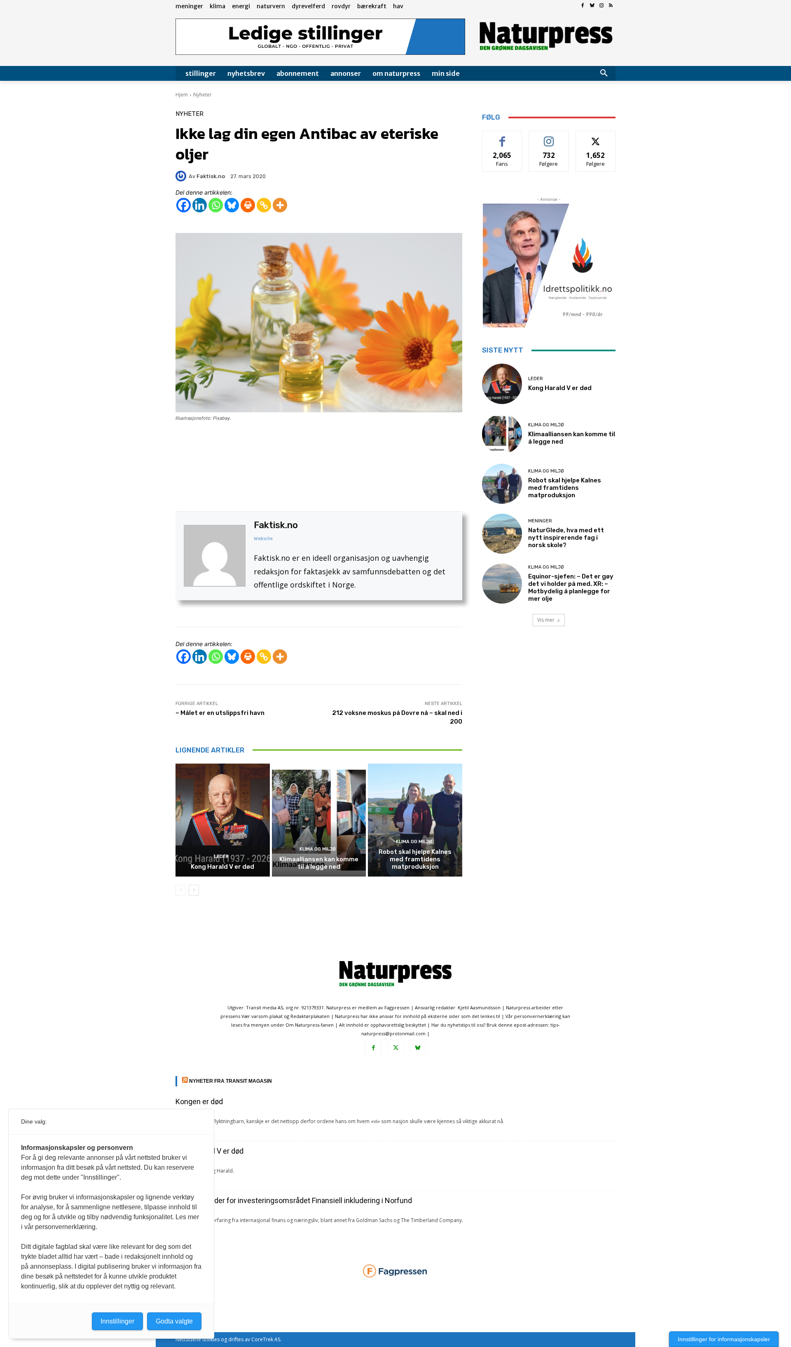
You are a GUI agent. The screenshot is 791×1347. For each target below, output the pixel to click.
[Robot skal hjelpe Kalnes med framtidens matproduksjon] (415, 820)
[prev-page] (181, 890)
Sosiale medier (549, 137)
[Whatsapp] (215, 205)
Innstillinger (117, 1321)
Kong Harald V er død (222, 866)
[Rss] (610, 6)
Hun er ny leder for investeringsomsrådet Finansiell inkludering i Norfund (294, 1200)
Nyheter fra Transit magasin (230, 1081)
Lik (502, 137)
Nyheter (202, 94)
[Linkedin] (199, 205)
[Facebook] (582, 6)
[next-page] (194, 890)
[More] (280, 205)
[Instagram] (601, 6)
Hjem (182, 94)
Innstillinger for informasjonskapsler (724, 1339)
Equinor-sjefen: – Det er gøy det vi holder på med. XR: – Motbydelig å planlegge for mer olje (570, 587)
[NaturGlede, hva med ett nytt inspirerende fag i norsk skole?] (502, 534)
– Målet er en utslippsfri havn (220, 713)
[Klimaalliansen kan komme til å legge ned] (319, 820)
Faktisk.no (276, 525)
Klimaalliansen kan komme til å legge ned (318, 863)
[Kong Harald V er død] (223, 820)
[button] (604, 73)
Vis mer (546, 619)
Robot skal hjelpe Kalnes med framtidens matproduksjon (415, 859)
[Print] (248, 205)
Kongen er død (199, 1101)
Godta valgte (174, 1321)
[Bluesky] (592, 6)
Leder (221, 856)
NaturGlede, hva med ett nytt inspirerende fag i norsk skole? (566, 538)
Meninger (540, 521)
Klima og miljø (318, 849)
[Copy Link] (264, 205)
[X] (395, 1048)
